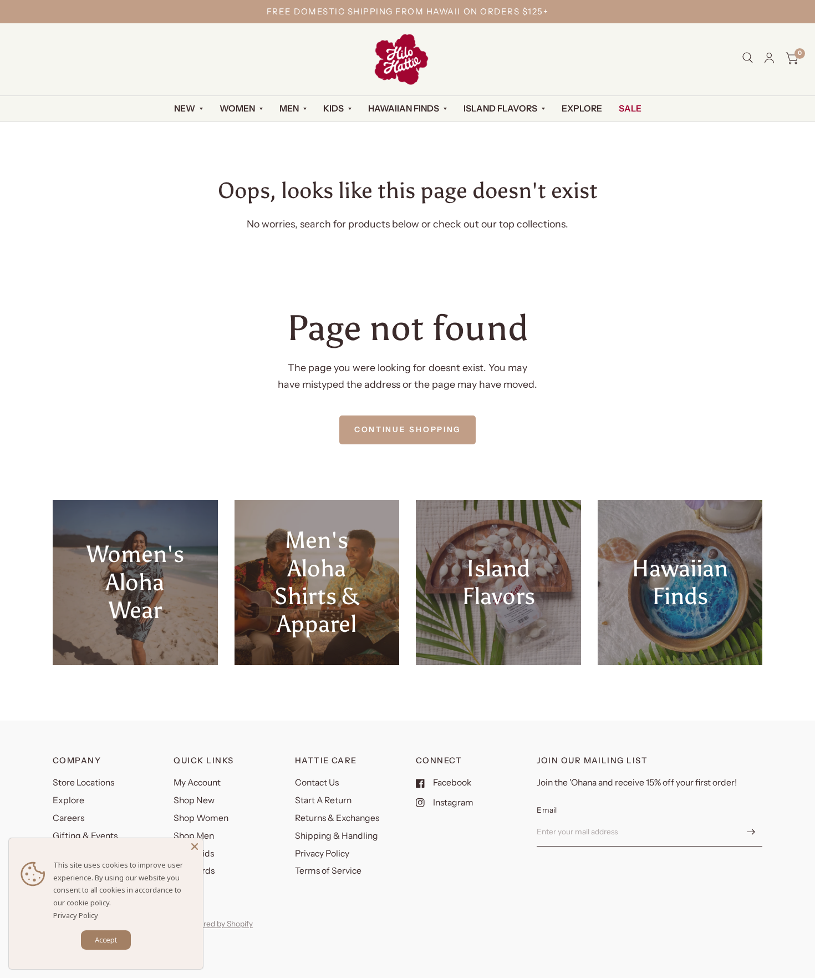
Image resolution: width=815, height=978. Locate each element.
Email (547, 809)
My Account (197, 782)
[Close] (194, 846)
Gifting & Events (85, 835)
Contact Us (317, 782)
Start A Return (323, 800)
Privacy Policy (322, 853)
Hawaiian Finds (403, 108)
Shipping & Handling (336, 835)
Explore (582, 108)
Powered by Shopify (218, 923)
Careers (68, 818)
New (184, 108)
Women (237, 108)
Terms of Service (328, 870)
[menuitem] (188, 109)
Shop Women (201, 818)
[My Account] (769, 58)
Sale (630, 108)
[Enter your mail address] (751, 832)
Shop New (194, 800)
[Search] (747, 57)
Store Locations (83, 782)
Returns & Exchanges (337, 818)
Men (289, 108)
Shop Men (194, 835)
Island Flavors (500, 108)
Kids (333, 108)
